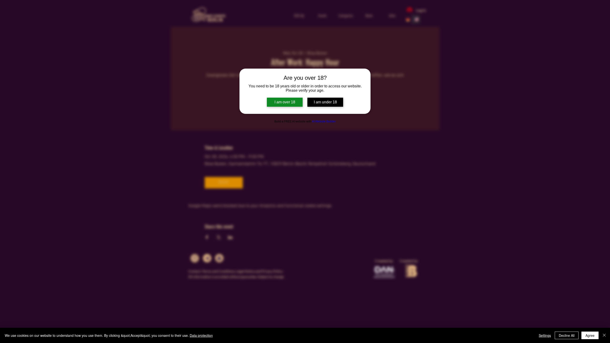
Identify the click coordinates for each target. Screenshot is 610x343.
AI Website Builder (324, 121)
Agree (590, 335)
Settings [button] (545, 335)
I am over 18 (284, 102)
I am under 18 (325, 102)
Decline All (566, 335)
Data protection (201, 335)
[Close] (604, 335)
